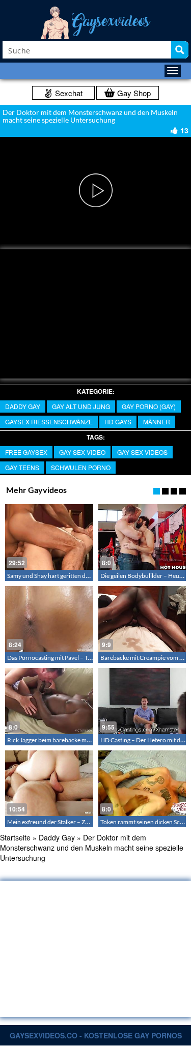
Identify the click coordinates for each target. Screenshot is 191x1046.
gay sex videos (142, 452)
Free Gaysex (26, 452)
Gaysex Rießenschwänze (49, 421)
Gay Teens (22, 467)
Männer (156, 421)
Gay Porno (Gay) (149, 406)
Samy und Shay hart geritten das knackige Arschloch (75, 575)
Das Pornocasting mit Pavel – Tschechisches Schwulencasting (88, 657)
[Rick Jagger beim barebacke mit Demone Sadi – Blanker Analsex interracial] (49, 701)
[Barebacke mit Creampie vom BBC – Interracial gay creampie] (142, 619)
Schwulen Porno (81, 467)
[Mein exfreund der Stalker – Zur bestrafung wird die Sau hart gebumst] (49, 783)
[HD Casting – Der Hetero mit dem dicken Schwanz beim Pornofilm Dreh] (142, 701)
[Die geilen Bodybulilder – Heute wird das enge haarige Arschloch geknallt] (142, 537)
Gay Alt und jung (81, 406)
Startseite (15, 837)
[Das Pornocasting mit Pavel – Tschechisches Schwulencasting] (49, 619)
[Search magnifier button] (179, 50)
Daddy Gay (22, 406)
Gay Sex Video (82, 452)
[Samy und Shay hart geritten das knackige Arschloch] (49, 537)
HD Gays (117, 421)
